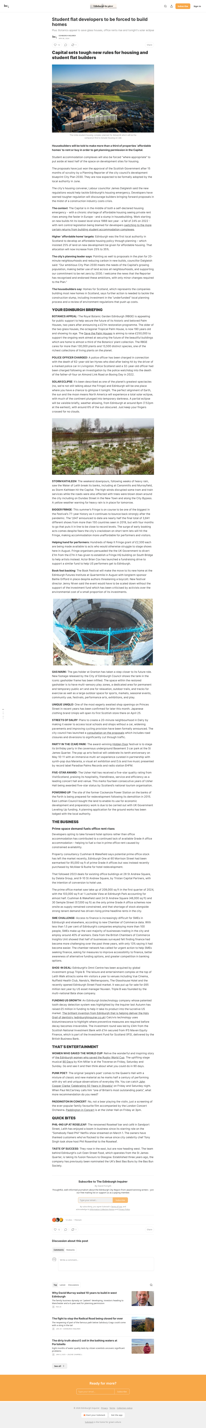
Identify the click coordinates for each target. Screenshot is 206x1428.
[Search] (165, 6)
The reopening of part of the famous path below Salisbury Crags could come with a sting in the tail (89, 1324)
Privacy (104, 1408)
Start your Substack (95, 1415)
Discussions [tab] (73, 1285)
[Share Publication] (171, 6)
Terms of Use (116, 1206)
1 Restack (78, 1220)
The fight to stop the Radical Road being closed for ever (87, 1318)
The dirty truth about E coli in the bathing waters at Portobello (84, 1342)
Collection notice (124, 1408)
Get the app (116, 1415)
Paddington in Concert (80, 1110)
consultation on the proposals (105, 732)
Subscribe (183, 6)
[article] (103, 1301)
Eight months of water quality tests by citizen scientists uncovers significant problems (88, 1349)
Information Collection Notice (102, 1209)
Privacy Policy (124, 1209)
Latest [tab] (62, 1285)
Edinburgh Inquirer (67, 36)
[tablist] (64, 1250)
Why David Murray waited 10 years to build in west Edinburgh (84, 1294)
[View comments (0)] (66, 45)
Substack (89, 1422)
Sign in (197, 6)
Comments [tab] (59, 1250)
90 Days (68, 1061)
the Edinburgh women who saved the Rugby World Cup (89, 1057)
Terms (112, 1408)
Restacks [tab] (70, 1250)
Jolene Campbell (74, 1354)
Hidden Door (120, 744)
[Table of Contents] (3, 714)
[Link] (48, 55)
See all (57, 1366)
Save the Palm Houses (98, 333)
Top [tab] (55, 1285)
